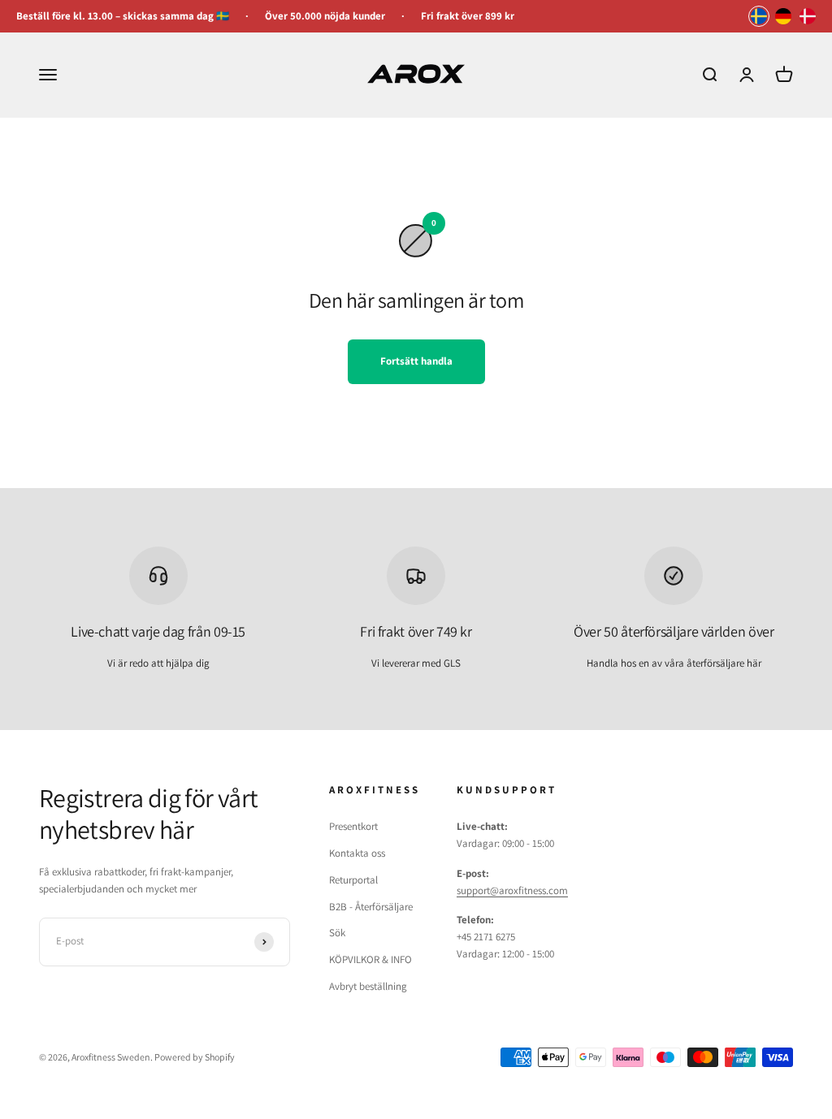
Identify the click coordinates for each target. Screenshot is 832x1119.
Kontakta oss (357, 853)
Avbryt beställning (368, 986)
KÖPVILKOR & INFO (370, 959)
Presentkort (353, 826)
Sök (337, 933)
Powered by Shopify (194, 1057)
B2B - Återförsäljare (371, 907)
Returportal (353, 880)
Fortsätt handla (416, 361)
